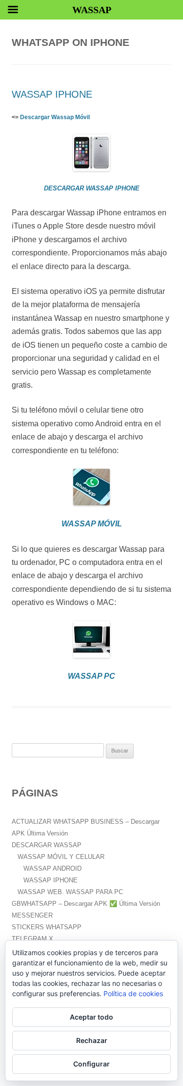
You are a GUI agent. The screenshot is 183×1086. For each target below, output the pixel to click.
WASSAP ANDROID (52, 868)
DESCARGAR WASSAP (46, 845)
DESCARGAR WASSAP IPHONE (92, 188)
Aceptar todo (91, 1017)
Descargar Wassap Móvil (55, 117)
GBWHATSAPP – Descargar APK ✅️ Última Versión (86, 903)
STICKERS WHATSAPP (46, 927)
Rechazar (91, 1040)
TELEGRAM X (32, 938)
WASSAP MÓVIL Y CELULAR (61, 856)
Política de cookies (133, 993)
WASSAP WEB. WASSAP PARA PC (70, 892)
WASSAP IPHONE (52, 94)
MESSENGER (32, 915)
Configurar (91, 1064)
